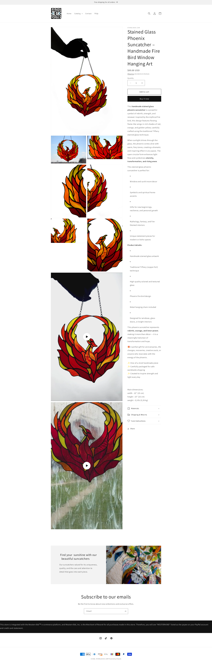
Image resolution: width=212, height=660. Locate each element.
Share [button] (132, 428)
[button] (78, 13)
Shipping (130, 74)
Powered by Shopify (115, 659)
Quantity (130, 78)
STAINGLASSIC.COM (102, 659)
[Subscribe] (125, 611)
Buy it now (144, 99)
